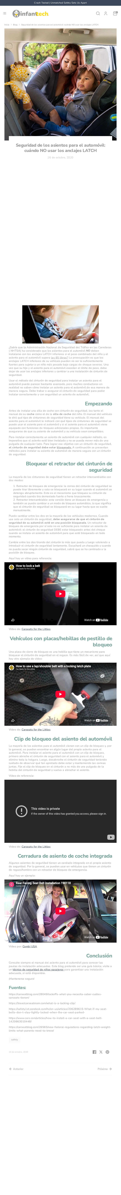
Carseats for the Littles (36, 629)
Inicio (6, 24)
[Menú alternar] (5, 13)
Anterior (17, 1069)
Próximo (103, 1069)
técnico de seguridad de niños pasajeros (38, 969)
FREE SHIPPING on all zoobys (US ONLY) (60, 2)
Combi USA (30, 946)
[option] (60, 3)
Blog (15, 24)
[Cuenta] (106, 12)
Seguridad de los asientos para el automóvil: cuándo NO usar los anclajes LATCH (59, 24)
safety (14, 1039)
